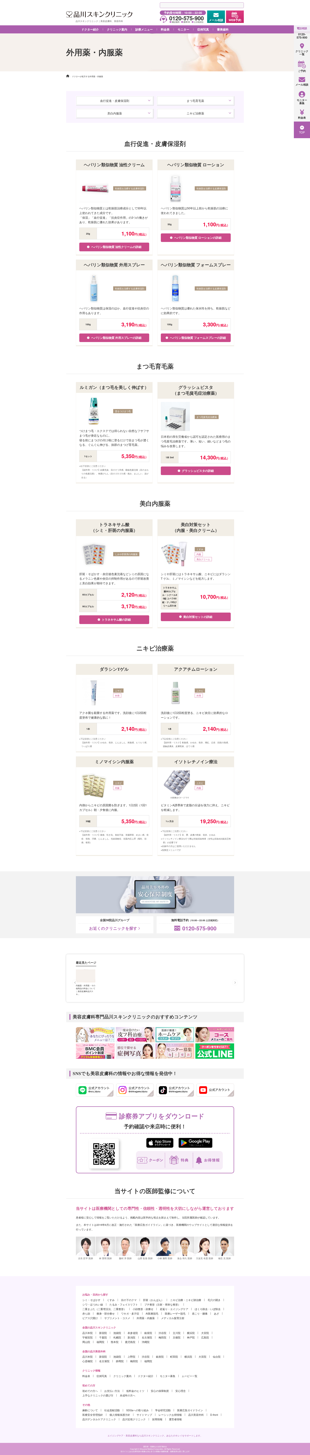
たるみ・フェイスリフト (123, 1304)
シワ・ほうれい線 (92, 1304)
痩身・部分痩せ (106, 1313)
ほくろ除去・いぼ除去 (208, 1309)
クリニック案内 (122, 1376)
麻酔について (90, 1410)
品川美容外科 (196, 1415)
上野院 (131, 1356)
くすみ (111, 1300)
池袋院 (117, 1333)
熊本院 (115, 1342)
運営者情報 (175, 1419)
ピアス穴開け (90, 1318)
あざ (216, 1313)
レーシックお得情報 (170, 1415)
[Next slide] (234, 982)
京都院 (177, 1337)
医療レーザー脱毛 (175, 1313)
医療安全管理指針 (92, 1415)
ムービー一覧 (189, 1376)
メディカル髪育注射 (172, 1318)
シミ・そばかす (91, 1300)
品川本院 (87, 1333)
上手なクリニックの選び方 (97, 1395)
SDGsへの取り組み (137, 1410)
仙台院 (217, 1356)
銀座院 (148, 1333)
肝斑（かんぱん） (153, 1300)
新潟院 (131, 1337)
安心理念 (180, 1391)
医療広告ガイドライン (190, 1410)
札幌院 (117, 1337)
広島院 (205, 1337)
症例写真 (203, 29)
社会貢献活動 (112, 1410)
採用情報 (157, 1419)
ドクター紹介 (90, 29)
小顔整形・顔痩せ (143, 1309)
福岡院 (100, 1342)
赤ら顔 (86, 1313)
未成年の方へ (127, 1395)
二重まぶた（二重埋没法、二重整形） (104, 1309)
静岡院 (120, 1361)
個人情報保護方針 (119, 1415)
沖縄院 (146, 1342)
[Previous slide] (75, 982)
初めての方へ (90, 1391)
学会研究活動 (163, 1410)
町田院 (174, 1356)
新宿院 (103, 1333)
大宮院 (205, 1333)
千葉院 (103, 1337)
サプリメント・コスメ (117, 1318)
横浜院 (191, 1333)
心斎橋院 (87, 1361)
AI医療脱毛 (152, 1313)
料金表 (86, 1376)
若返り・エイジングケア (174, 1309)
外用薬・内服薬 (146, 1318)
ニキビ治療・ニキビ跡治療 (185, 1300)
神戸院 (191, 1337)
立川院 (177, 1333)
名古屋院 (147, 1337)
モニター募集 (167, 1376)
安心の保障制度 (160, 1391)
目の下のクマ (129, 1300)
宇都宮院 (87, 1337)
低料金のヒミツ (135, 1391)
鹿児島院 (130, 1342)
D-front (214, 1415)
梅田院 (162, 1337)
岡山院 (86, 1342)
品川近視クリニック (134, 1419)
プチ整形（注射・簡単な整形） (162, 1304)
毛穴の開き (214, 1300)
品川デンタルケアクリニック (99, 1419)
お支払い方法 (112, 1391)
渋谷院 (162, 1333)
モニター (183, 29)
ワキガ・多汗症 (130, 1313)
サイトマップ (144, 1415)
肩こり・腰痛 (199, 1313)
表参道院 (133, 1333)
